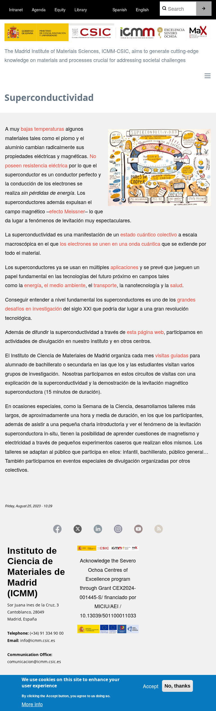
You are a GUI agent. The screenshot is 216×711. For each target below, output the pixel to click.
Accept (150, 686)
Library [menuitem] (81, 9)
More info (32, 704)
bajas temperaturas (42, 128)
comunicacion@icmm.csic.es (34, 661)
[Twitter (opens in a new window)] (78, 528)
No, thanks (177, 686)
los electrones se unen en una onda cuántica (109, 243)
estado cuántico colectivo (148, 234)
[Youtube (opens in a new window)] (138, 528)
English (142, 9)
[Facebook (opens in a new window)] (57, 528)
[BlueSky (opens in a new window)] (158, 528)
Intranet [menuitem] (16, 9)
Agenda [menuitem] (39, 9)
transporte (105, 285)
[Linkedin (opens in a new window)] (98, 528)
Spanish (119, 9)
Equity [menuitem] (60, 9)
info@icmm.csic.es (38, 640)
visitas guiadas (171, 355)
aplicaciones (124, 267)
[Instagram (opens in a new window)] (118, 528)
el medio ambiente (65, 285)
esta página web (145, 331)
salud (176, 285)
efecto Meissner (67, 211)
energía (32, 285)
